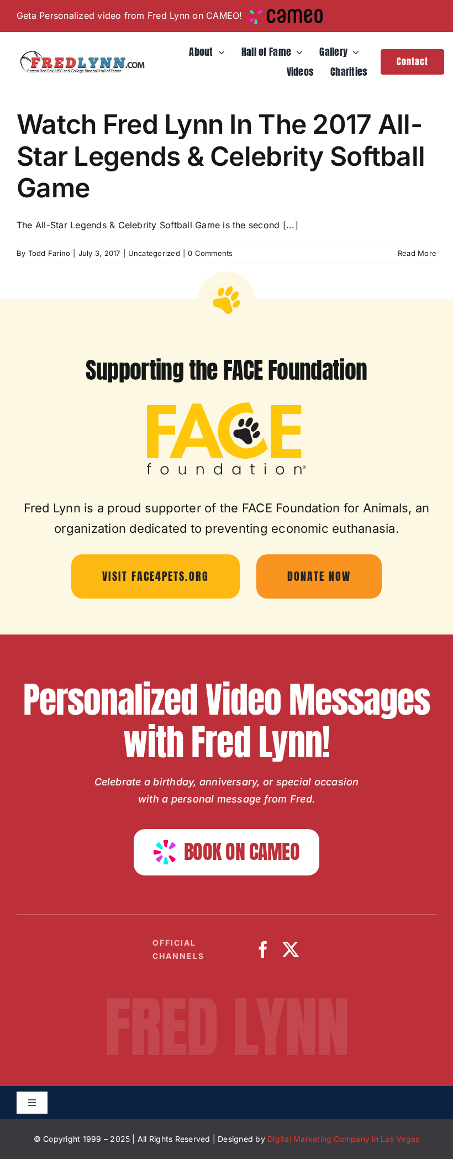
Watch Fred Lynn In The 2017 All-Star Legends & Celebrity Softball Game (221, 156)
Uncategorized (154, 253)
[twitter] (290, 949)
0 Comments (210, 253)
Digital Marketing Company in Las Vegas (343, 1139)
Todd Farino (49, 253)
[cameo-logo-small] (285, 12)
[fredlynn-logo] (81, 54)
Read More (417, 253)
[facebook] (263, 949)
